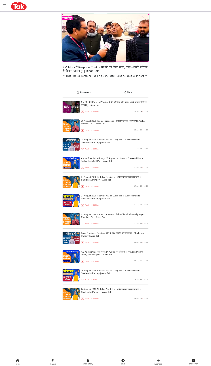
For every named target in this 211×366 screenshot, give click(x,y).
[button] (19, 6)
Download (85, 92)
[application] (105, 38)
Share (130, 92)
